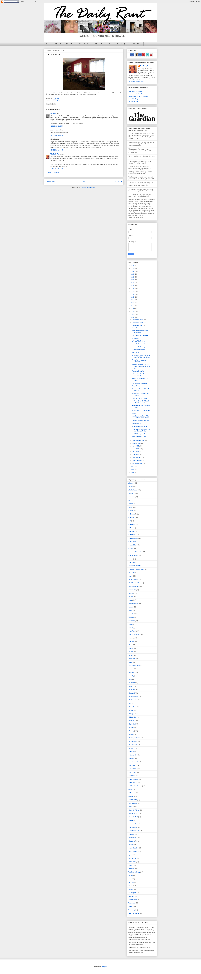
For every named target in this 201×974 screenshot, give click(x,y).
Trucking (131, 868)
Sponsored (132, 858)
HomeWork (132, 631)
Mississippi (132, 724)
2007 (133, 467)
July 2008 (136, 446)
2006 (133, 470)
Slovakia (131, 844)
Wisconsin (131, 903)
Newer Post (50, 182)
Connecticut (132, 534)
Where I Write (99, 44)
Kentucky (131, 672)
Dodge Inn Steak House (136, 569)
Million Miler (132, 717)
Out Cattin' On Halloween (140, 335)
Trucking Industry (134, 872)
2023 (133, 274)
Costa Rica (132, 541)
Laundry (131, 676)
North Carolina (133, 779)
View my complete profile (136, 81)
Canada (131, 517)
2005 (133, 472)
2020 (133, 282)
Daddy (130, 559)
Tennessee (132, 862)
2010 (133, 311)
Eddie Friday (132, 579)
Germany (131, 621)
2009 (133, 314)
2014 (133, 300)
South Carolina (133, 848)
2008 (133, 317)
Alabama (131, 483)
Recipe (130, 820)
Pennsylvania (132, 803)
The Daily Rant (55, 154)
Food (130, 600)
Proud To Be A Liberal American (139, 361)
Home (48, 44)
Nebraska (131, 751)
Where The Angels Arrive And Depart (140, 374)
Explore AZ (132, 590)
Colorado (53, 101)
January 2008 (137, 463)
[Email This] (47, 104)
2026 (133, 265)
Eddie (130, 576)
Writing (130, 906)
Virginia (130, 889)
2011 (132, 308)
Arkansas (131, 497)
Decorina (53, 113)
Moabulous (135, 352)
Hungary (131, 641)
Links (130, 679)
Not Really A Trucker (135, 786)
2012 (133, 305)
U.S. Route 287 (137, 338)
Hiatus (130, 627)
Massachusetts (133, 696)
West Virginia (132, 899)
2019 (133, 285)
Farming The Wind (138, 371)
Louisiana (131, 682)
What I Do (58, 44)
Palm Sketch (132, 800)
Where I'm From (84, 44)
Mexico (130, 710)
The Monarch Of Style (139, 426)
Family (130, 593)
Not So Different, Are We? (140, 383)
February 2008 (138, 460)
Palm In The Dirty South (140, 398)
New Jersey (132, 765)
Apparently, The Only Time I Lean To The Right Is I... (141, 356)
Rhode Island (132, 827)
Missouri (131, 727)
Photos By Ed (132, 813)
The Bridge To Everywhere (141, 410)
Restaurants (132, 824)
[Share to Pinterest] (55, 104)
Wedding (131, 896)
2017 (133, 291)
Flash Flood (136, 386)
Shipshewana (132, 837)
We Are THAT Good (138, 341)
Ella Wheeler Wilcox (135, 583)
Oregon (130, 796)
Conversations (133, 538)
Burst (134, 413)
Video (130, 886)
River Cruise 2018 (134, 831)
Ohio (130, 789)
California (131, 514)
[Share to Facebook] (53, 104)
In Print (130, 652)
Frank (130, 610)
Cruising (131, 548)
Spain (130, 855)
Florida (130, 596)
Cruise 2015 (132, 545)
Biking (130, 507)
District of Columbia (134, 565)
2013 (133, 303)
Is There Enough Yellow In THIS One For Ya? (140, 402)
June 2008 (136, 449)
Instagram (131, 658)
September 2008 (138, 440)
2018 (133, 288)
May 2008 (136, 452)
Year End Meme (133, 913)
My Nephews (132, 745)
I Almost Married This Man (140, 420)
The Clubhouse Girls (139, 436)
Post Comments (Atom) (88, 187)
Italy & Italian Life (134, 665)
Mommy (131, 731)
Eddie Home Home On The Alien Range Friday (141, 430)
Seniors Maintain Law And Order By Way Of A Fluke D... (141, 366)
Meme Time (132, 707)
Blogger (104, 966)
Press (111, 44)
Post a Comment (53, 172)
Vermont (131, 882)
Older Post (118, 182)
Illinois (130, 648)
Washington (132, 892)
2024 (133, 271)
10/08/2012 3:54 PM (56, 169)
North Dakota (132, 782)
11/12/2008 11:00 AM (56, 135)
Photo (58, 101)
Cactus (130, 510)
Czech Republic (133, 555)
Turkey (130, 875)
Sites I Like (137, 44)
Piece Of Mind (133, 817)
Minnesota (131, 720)
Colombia (131, 528)
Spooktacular (136, 328)
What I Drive (70, 44)
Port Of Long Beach (138, 434)
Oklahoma (131, 793)
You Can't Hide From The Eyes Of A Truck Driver (140, 417)
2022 (133, 277)
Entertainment (133, 586)
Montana (131, 734)
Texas (130, 865)
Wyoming (131, 910)
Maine (130, 686)
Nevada (131, 758)
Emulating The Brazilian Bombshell (140, 331)
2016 (133, 294)
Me (129, 703)
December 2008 (138, 319)
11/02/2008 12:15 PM (56, 126)
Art (129, 500)
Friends (130, 614)
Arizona (130, 493)
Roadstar (131, 834)
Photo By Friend (133, 810)
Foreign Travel (133, 603)
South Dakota (132, 851)
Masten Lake (132, 700)
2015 (133, 297)
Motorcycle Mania (134, 738)
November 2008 (138, 322)
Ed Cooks (131, 572)
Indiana (130, 655)
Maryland (131, 693)
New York (131, 772)
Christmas (131, 524)
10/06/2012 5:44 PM (56, 150)
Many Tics (131, 689)
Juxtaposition (136, 423)
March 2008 (137, 457)
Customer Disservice (135, 552)
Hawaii (130, 624)
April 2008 (136, 454)
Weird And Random (138, 349)
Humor (130, 638)
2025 (133, 268)
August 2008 (137, 443)
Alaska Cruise (133, 490)
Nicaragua (131, 775)
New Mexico (132, 769)
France (130, 607)
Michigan (131, 714)
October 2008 (137, 325)
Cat (129, 521)
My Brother (132, 741)
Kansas (130, 669)
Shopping (131, 841)
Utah (130, 879)
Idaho (130, 645)
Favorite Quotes (123, 44)
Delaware (131, 562)
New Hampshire (133, 762)
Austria (130, 504)
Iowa (130, 662)
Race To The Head (138, 344)
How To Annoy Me (134, 634)
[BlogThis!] (49, 104)
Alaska (130, 486)
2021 (133, 280)
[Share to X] (51, 104)
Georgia (131, 617)
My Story (131, 748)
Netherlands (132, 755)
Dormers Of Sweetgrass (140, 347)
